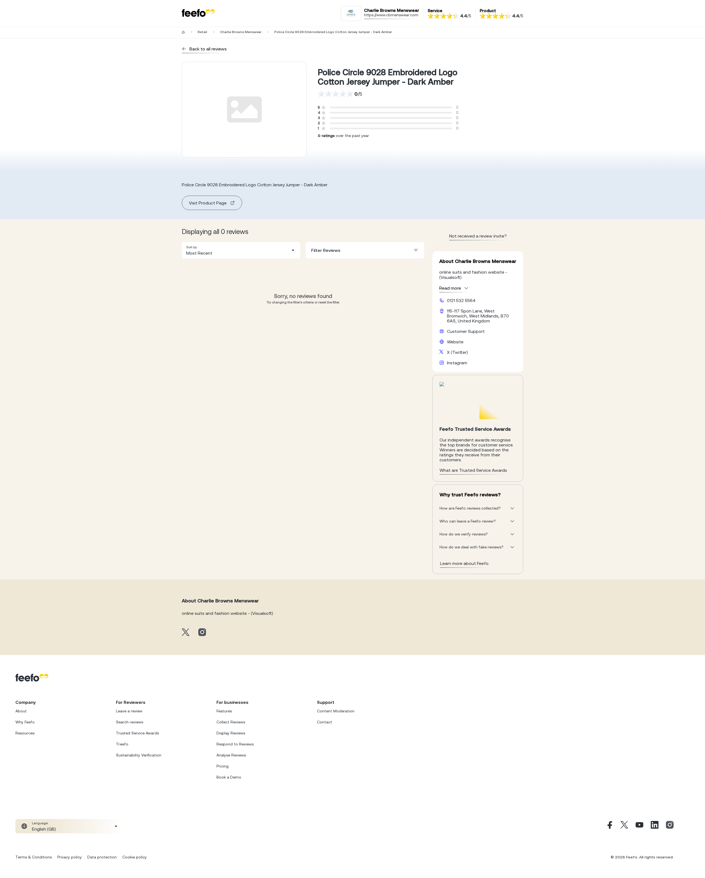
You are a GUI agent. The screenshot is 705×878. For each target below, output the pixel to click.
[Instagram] (670, 826)
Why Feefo (25, 722)
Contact (324, 722)
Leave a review (129, 711)
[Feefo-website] (198, 13)
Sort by (191, 247)
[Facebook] (609, 826)
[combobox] (241, 250)
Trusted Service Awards (137, 733)
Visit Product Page (208, 202)
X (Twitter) (457, 352)
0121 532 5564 (461, 300)
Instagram (457, 362)
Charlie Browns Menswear (240, 32)
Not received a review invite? (478, 235)
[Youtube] (639, 826)
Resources (24, 733)
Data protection (102, 857)
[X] (624, 826)
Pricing (222, 766)
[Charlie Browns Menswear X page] (185, 632)
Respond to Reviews (235, 744)
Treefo (122, 744)
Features (224, 711)
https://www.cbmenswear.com (391, 15)
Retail (202, 32)
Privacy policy (69, 857)
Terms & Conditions (33, 857)
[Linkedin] (654, 826)
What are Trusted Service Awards (473, 470)
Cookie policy (134, 857)
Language (40, 823)
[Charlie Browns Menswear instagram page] (202, 632)
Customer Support (466, 331)
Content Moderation (335, 711)
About (21, 711)
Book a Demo (228, 777)
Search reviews (129, 722)
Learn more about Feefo (464, 563)
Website (455, 341)
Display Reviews (230, 733)
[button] (241, 250)
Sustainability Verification (138, 755)
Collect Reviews (230, 722)
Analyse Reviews (231, 755)
